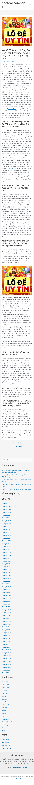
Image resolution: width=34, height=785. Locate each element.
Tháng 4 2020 (6, 664)
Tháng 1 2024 (6, 584)
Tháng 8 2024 (6, 564)
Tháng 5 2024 (6, 572)
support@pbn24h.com (20, 767)
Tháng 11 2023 (6, 589)
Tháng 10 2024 (6, 558)
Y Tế (3, 730)
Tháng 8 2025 (6, 529)
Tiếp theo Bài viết (17, 446)
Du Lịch (4, 693)
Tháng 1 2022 (6, 647)
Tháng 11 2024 (6, 555)
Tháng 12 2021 (6, 650)
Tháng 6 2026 (6, 503)
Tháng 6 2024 (6, 569)
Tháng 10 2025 (6, 523)
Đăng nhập (5, 739)
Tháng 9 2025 (6, 526)
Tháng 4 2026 (6, 509)
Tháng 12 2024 (6, 552)
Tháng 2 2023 (6, 615)
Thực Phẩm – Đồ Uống (9, 722)
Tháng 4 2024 (6, 575)
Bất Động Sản (6, 682)
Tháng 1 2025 (6, 549)
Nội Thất (4, 707)
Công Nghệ (5, 684)
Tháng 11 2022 (6, 624)
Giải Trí (5, 61)
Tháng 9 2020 (6, 653)
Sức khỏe (5, 716)
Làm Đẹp (4, 702)
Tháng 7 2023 (6, 601)
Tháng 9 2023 (6, 595)
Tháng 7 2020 (6, 655)
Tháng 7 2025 (6, 532)
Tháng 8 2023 (6, 598)
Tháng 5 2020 (6, 661)
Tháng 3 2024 (6, 578)
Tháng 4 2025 (6, 541)
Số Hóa (4, 710)
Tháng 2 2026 (6, 515)
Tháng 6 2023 (6, 604)
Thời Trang (5, 719)
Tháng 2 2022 (6, 644)
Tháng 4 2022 (6, 638)
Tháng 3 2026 (6, 512)
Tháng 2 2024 (6, 581)
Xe (3, 727)
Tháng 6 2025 (6, 535)
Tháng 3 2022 (6, 641)
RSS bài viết (5, 742)
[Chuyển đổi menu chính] (30, 5)
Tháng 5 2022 (6, 635)
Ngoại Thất (5, 704)
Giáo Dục (5, 699)
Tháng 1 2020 (6, 673)
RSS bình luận (6, 745)
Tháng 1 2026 (6, 518)
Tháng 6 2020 (6, 658)
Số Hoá (4, 713)
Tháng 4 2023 (6, 610)
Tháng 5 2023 (6, 607)
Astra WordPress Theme (17, 779)
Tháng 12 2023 (6, 587)
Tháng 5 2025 (6, 538)
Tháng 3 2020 (6, 667)
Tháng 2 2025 (6, 546)
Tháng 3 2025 (6, 544)
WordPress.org (6, 748)
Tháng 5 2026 (6, 506)
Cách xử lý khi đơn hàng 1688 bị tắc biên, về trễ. (16, 489)
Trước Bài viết (17, 443)
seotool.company (13, 4)
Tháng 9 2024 (6, 561)
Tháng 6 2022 (6, 632)
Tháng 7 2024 (6, 566)
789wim (10, 168)
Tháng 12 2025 (6, 521)
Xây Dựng (5, 725)
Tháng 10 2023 (6, 592)
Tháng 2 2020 (6, 670)
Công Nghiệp (6, 687)
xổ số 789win (12, 109)
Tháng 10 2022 (6, 627)
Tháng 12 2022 (6, 621)
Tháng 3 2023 (6, 612)
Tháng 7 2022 (6, 630)
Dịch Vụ (4, 690)
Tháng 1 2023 (6, 618)
